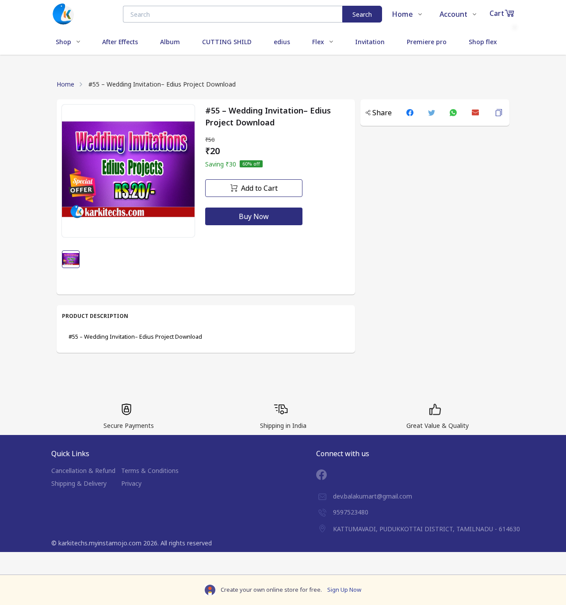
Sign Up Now (344, 590)
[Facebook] (328, 474)
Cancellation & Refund (83, 470)
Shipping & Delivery (79, 483)
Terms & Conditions (150, 470)
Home (65, 84)
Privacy (131, 483)
